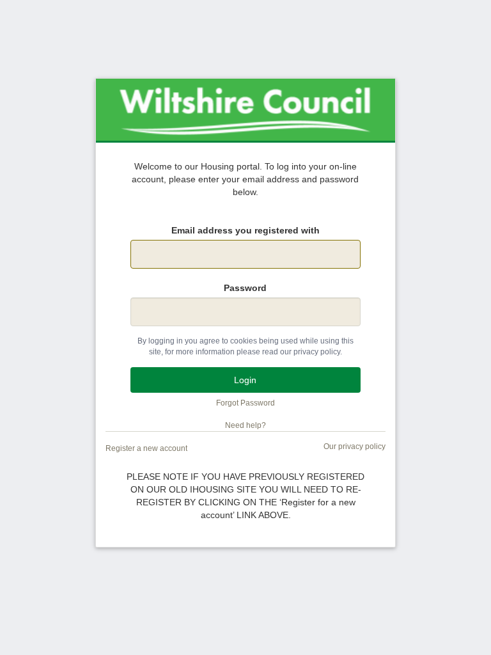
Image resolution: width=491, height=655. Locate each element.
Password (245, 288)
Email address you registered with (245, 230)
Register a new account (146, 448)
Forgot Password (245, 403)
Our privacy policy (354, 446)
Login (245, 380)
